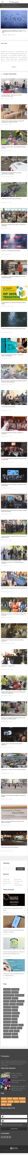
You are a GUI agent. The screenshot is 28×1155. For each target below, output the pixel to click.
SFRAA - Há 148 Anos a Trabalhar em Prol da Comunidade (16, 1075)
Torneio (16, 1101)
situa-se (19, 1028)
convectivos (14, 1025)
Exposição (4, 1101)
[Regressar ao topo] (23, 1145)
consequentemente (8, 995)
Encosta (3, 1104)
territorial (14, 1019)
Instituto (21, 1025)
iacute (11, 1031)
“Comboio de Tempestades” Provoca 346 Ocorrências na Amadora (11, 173)
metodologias (7, 1016)
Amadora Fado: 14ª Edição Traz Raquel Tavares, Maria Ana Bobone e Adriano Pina (19, 1088)
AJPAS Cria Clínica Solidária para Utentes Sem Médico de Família (12, 822)
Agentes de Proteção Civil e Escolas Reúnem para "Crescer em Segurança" (13, 692)
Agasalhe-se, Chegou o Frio (8, 666)
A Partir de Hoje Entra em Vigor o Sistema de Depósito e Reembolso (12, 355)
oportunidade (7, 1010)
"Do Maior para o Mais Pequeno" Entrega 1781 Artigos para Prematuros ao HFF (12, 121)
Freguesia (10, 1101)
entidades (14, 1022)
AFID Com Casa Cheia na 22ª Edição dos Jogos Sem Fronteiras (13, 614)
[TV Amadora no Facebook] (2, 1137)
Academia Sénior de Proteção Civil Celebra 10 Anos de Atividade (14, 485)
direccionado (7, 1022)
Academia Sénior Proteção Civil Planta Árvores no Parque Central (13, 537)
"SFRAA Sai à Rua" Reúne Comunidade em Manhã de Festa (13, 147)
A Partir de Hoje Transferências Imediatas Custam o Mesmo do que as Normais (14, 381)
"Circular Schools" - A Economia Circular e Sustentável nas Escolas (11, 95)
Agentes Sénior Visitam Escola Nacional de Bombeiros (11, 744)
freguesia (13, 1028)
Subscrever (14, 1128)
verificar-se (6, 1025)
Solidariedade (15, 989)
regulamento (7, 1007)
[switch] (1, 1124)
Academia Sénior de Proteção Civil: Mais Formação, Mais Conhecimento (14, 511)
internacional (16, 1013)
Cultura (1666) (6, 879)
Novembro (13, 1001)
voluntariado (21, 1001)
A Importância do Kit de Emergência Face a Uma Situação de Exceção (13, 277)
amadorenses (7, 1034)
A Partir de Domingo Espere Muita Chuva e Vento (13, 328)
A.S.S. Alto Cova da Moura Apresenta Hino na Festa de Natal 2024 (13, 459)
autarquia (15, 1034)
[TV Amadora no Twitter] (4, 1137)
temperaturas (7, 998)
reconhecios (7, 989)
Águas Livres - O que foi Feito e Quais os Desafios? (13, 769)
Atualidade (14, 4)
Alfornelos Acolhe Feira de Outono (9, 847)
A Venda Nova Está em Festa (8, 406)
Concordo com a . (12, 1124)
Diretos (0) (16, 883)
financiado (6, 1028)
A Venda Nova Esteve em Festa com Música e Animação (12, 433)
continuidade (7, 1019)
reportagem (15, 992)
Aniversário (22, 1098)
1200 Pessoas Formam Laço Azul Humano (11, 198)
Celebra (10, 1098)
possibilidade (7, 1037)
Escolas (9, 1104)
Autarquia (22, 1101)
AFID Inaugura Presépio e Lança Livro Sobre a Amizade (12, 640)
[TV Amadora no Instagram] (7, 1137)
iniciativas (15, 1010)
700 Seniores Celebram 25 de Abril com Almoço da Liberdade (13, 225)
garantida (6, 1001)
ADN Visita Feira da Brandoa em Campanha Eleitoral (14, 588)
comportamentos (19, 995)
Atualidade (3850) (18, 885)
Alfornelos (15, 998)
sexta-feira (15, 1037)
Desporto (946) (6, 881)
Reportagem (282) (18, 881)
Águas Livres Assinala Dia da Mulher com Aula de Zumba (13, 796)
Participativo (15, 1016)
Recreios (15, 1098)
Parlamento (15, 1007)
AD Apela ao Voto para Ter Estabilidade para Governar (12, 562)
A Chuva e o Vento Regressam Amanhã (10, 250)
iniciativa (6, 1004)
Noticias (9, 4)
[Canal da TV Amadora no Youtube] (10, 1137)
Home (4, 4)
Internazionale (7, 1013)
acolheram (12, 1004)
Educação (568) (17, 879)
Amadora (16, 1031)
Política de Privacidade (16, 1124)
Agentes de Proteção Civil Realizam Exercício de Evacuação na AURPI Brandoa (13, 718)
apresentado (7, 992)
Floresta (6, 1031)
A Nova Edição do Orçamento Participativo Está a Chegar (13, 303)
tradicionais (20, 1004)
